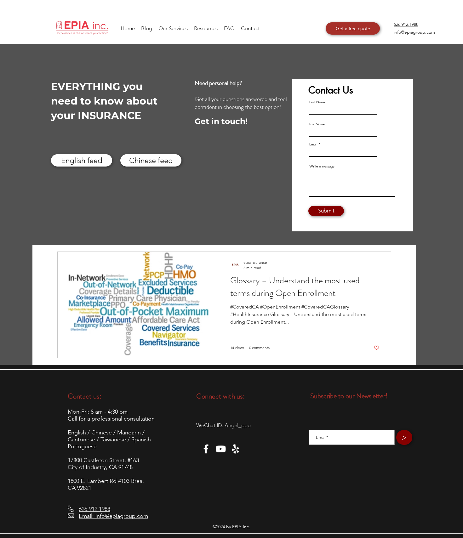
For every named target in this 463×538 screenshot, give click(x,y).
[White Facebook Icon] (206, 449)
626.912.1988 (94, 509)
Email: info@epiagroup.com (113, 516)
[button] (206, 28)
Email (313, 144)
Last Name (317, 124)
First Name (317, 102)
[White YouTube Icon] (221, 449)
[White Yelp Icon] (236, 449)
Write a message (321, 166)
